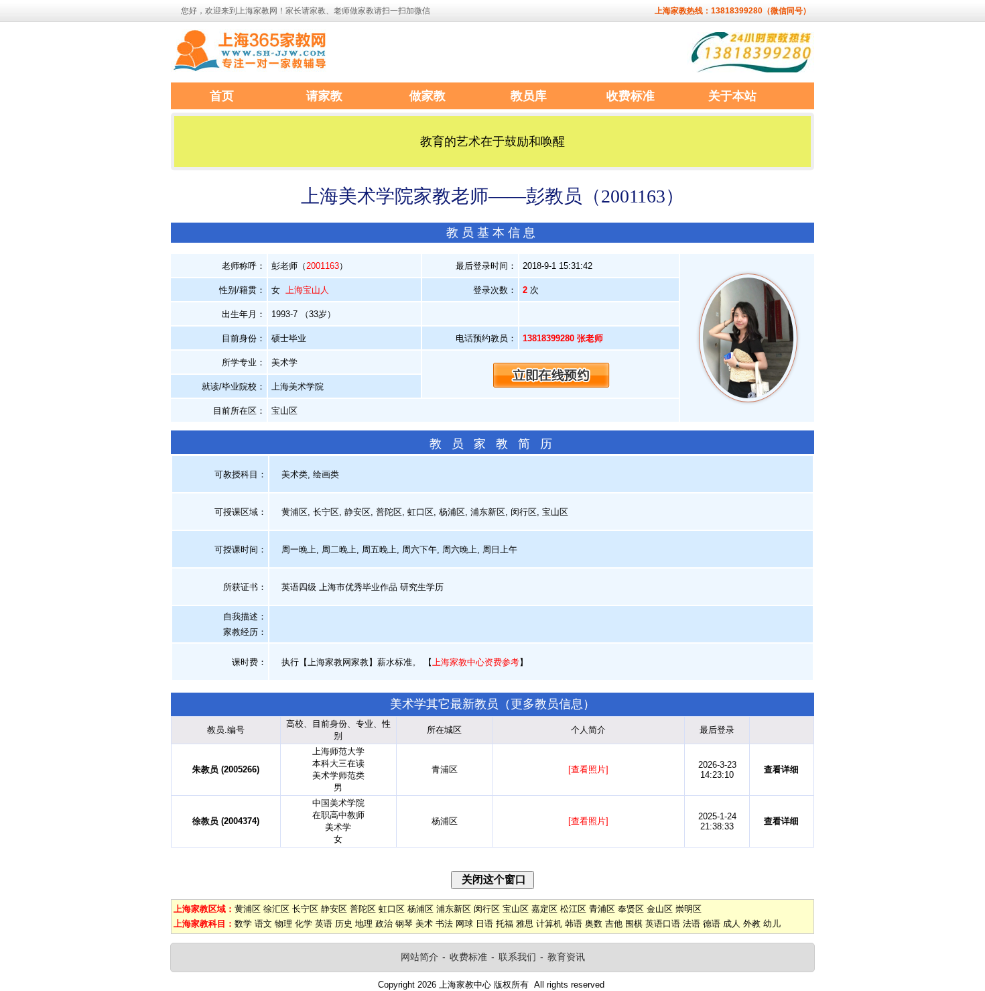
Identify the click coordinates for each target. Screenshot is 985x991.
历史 (343, 924)
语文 (263, 924)
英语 (323, 924)
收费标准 (468, 956)
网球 (464, 924)
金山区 (660, 909)
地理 (364, 924)
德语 (711, 924)
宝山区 (516, 909)
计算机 (549, 924)
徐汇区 (276, 909)
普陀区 (363, 909)
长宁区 (305, 909)
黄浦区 (248, 909)
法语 (691, 924)
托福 (504, 924)
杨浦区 (420, 909)
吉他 (613, 924)
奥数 (593, 924)
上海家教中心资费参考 (475, 662)
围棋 (634, 924)
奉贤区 (631, 909)
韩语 (573, 924)
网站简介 (419, 956)
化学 (303, 924)
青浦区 (602, 909)
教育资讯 (566, 956)
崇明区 (688, 909)
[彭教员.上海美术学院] (748, 399)
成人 (731, 924)
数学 (243, 924)
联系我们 (517, 956)
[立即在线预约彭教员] (551, 374)
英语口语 (662, 924)
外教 (752, 924)
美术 (424, 924)
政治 (384, 924)
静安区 (334, 909)
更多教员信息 (547, 704)
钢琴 (404, 924)
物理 (283, 924)
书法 (444, 924)
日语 (484, 924)
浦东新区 (453, 909)
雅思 (524, 924)
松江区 (573, 909)
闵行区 (487, 909)
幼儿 (772, 924)
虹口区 (392, 909)
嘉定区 (544, 909)
